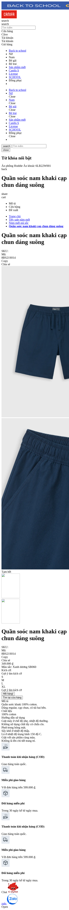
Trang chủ (15, 216)
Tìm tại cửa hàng (12, 697)
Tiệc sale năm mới (19, 219)
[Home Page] (9, 17)
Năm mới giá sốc (19, 222)
